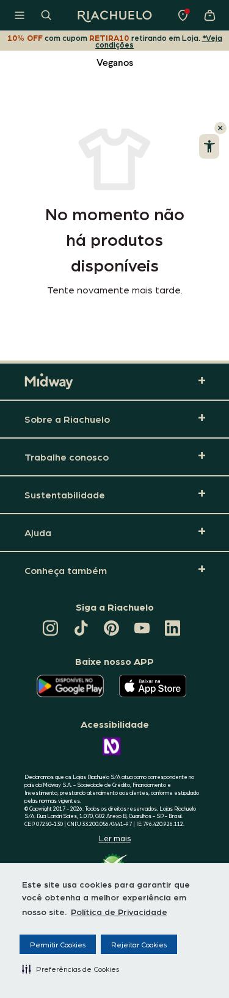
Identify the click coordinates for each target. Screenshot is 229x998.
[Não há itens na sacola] (209, 15)
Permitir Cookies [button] (57, 944)
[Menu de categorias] (19, 15)
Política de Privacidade (119, 911)
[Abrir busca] (46, 15)
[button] (71, 968)
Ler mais (115, 838)
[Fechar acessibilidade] (220, 128)
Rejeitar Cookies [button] (139, 944)
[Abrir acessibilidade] (209, 146)
